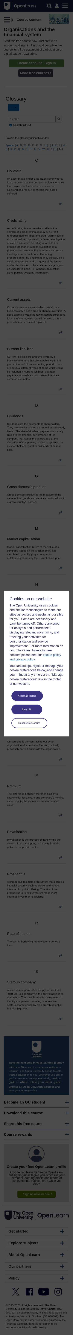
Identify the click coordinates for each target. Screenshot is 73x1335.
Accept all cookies (27, 696)
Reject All (26, 709)
